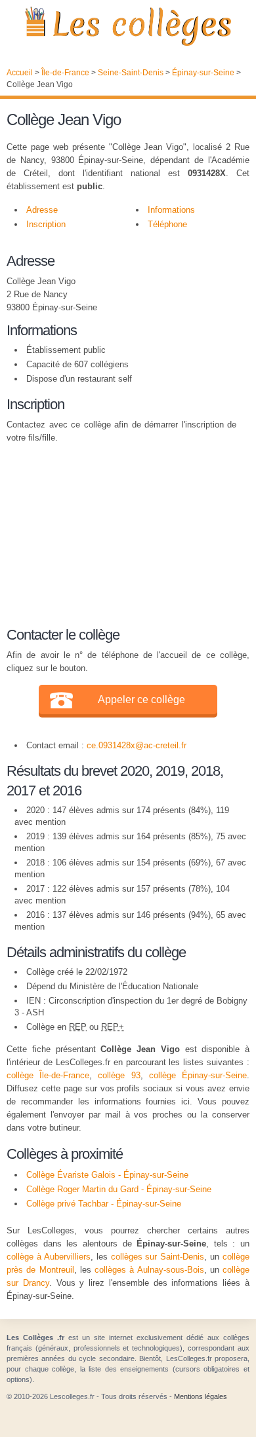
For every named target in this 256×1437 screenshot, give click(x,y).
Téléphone (167, 224)
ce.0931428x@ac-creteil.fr (136, 745)
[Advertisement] (121, 533)
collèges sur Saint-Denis (158, 1257)
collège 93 (119, 1075)
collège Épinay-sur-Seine (198, 1075)
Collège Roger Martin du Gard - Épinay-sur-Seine (118, 1189)
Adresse (42, 210)
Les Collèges (128, 26)
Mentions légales (200, 1396)
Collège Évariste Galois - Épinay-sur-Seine (107, 1175)
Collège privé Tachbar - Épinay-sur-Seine (103, 1204)
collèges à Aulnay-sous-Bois (149, 1270)
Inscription (46, 224)
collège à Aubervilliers (49, 1257)
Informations (171, 210)
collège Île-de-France (48, 1075)
